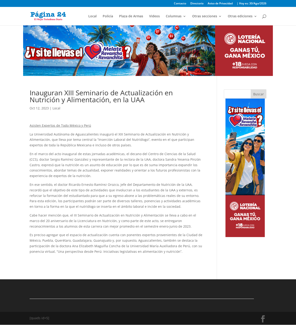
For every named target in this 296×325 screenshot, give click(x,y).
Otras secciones (204, 16)
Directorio (197, 3)
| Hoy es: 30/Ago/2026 (251, 3)
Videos (154, 16)
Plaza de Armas (131, 16)
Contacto (180, 3)
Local (92, 16)
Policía (108, 16)
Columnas (174, 16)
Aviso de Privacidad (220, 3)
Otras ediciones (240, 16)
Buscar (258, 94)
